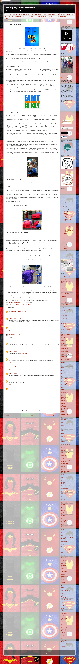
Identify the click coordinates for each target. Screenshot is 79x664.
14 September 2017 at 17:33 (17, 351)
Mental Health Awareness (65, 480)
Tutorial (62, 623)
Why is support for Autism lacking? (68, 235)
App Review (63, 291)
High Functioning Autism (65, 444)
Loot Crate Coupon (23, 353)
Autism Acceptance (64, 304)
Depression (63, 376)
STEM (62, 585)
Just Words (63, 458)
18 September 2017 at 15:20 (17, 380)
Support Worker (64, 595)
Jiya (9, 343)
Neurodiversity (64, 498)
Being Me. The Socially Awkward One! (68, 222)
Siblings (62, 568)
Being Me (63, 335)
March (65, 250)
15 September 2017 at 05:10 (18, 366)
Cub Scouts (63, 373)
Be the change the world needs (66, 329)
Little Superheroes (64, 468)
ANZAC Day (63, 290)
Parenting (63, 515)
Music (62, 490)
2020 (64, 200)
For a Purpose (63, 419)
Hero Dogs (63, 441)
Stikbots (62, 587)
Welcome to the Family (65, 640)
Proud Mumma (64, 526)
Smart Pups (63, 573)
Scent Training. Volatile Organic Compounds (67, 538)
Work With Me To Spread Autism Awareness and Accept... (35, 16)
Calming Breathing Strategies (66, 354)
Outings (62, 512)
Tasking (62, 600)
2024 (64, 193)
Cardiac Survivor (64, 356)
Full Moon (63, 424)
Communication (64, 365)
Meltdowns (63, 476)
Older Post (56, 415)
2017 (64, 206)
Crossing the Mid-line (65, 372)
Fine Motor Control (64, 414)
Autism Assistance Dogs (65, 309)
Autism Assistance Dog (65, 307)
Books (62, 346)
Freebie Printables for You (53, 14)
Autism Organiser (64, 321)
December (66, 207)
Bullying (62, 353)
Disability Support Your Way (61, 16)
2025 (64, 191)
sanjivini (10, 388)
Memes (62, 477)
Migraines (63, 482)
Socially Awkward (64, 576)
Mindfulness (63, 483)
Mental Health (63, 479)
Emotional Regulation (65, 392)
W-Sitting (63, 635)
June (65, 244)
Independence (63, 450)
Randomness (63, 531)
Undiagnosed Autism (65, 627)
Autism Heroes (11, 304)
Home (32, 415)
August (65, 241)
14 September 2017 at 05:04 (17, 327)
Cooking (62, 367)
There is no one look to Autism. (68, 227)
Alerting (62, 285)
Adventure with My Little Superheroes (65, 282)
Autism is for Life (64, 317)
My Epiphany (63, 493)
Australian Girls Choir (65, 302)
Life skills (63, 466)
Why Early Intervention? (68, 224)
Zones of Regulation (65, 648)
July (65, 243)
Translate (69, 129)
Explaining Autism (64, 405)
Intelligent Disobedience (65, 452)
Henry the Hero (8, 18)
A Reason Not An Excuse (65, 276)
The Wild (63, 611)
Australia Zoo (63, 299)
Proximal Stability (64, 527)
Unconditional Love (64, 626)
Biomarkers (63, 339)
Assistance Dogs (64, 298)
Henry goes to (63, 438)
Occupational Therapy (65, 505)
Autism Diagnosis (64, 312)
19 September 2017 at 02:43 (17, 388)
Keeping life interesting (65, 460)
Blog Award (63, 342)
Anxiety (62, 288)
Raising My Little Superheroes (20, 7)
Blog (14, 14)
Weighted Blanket (64, 637)
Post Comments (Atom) (14, 418)
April (65, 248)
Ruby (62, 535)
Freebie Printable (64, 420)
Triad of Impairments (65, 621)
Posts (64, 120)
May (65, 246)
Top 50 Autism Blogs (65, 619)
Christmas (63, 362)
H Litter (62, 435)
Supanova (63, 592)
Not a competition (64, 502)
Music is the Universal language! (68, 238)
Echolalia (63, 387)
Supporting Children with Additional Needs (65, 597)
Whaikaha (63, 641)
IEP (62, 449)
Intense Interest (64, 453)
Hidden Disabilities (64, 442)
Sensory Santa (63, 560)
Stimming (63, 588)
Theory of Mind (64, 613)
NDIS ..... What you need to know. (68, 217)
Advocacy (63, 283)
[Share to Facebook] (30, 302)
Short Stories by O (64, 566)
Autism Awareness (64, 310)
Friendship (63, 422)
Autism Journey (17, 304)
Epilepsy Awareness (65, 397)
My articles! (7, 16)
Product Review (64, 521)
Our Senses (63, 510)
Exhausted (63, 403)
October (65, 211)
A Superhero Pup (64, 278)
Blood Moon (63, 343)
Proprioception (64, 524)
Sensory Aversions (64, 551)
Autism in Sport (64, 315)
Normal (62, 501)
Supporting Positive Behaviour (66, 599)
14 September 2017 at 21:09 (16, 358)
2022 (64, 197)
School (62, 540)
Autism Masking (64, 320)
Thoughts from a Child (65, 616)
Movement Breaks (64, 488)
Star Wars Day (64, 584)
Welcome (63, 638)
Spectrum (63, 579)
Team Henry (63, 604)
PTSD (62, 529)
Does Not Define (64, 384)
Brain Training (64, 350)
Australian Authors (64, 301)
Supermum (63, 593)
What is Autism (64, 643)
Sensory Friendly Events (65, 555)
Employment (63, 394)
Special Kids (63, 577)
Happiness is (63, 436)
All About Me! (8, 14)
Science (62, 543)
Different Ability (64, 378)
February (65, 251)
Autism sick (63, 324)
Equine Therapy (64, 398)
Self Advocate (63, 546)
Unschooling (63, 629)
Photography (63, 520)
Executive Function (64, 402)
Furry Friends (63, 427)
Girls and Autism (64, 431)
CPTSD (62, 370)
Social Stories (63, 574)
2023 (64, 195)
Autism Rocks (63, 323)
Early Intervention (23, 304)
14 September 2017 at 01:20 (17, 318)
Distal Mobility (64, 383)
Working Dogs (64, 645)
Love (62, 469)
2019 (64, 202)
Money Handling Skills (65, 485)
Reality (62, 532)
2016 (64, 255)
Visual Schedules (64, 632)
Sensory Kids (63, 557)
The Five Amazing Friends (66, 607)
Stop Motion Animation (65, 590)
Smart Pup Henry (64, 571)
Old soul (62, 507)
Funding (62, 425)
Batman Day (63, 328)
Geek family (63, 428)
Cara (9, 334)
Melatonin (63, 474)
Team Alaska (63, 602)
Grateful (62, 433)
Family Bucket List (64, 408)
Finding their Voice (64, 413)
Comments (65, 122)
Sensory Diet (63, 554)
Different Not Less (64, 379)
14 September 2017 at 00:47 (22, 311)
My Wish (63, 494)
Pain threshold (63, 513)
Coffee (62, 364)
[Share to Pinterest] (31, 302)
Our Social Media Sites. (16, 16)
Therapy (62, 615)
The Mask (63, 610)
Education (29, 304)
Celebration (63, 357)
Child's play (63, 361)
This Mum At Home (12, 311)
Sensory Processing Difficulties (66, 558)
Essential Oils (63, 400)
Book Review (63, 345)
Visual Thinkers (64, 634)
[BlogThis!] (28, 302)
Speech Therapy (64, 580)
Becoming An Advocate (65, 334)
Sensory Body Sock (64, 552)
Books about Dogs (64, 348)
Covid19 (62, 368)
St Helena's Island (64, 582)
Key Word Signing (64, 461)
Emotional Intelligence (65, 391)
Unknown (10, 318)
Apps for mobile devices (65, 293)
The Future (63, 608)
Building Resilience (64, 351)
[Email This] (26, 302)
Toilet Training (64, 618)
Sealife (62, 544)
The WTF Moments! (67, 214)
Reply (10, 314)
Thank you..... (66, 233)
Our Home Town (64, 509)
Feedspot (63, 409)
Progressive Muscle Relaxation (66, 523)
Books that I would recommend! (66, 14)
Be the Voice (63, 332)
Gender (62, 430)
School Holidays (64, 541)
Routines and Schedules (65, 534)
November (66, 209)
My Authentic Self (64, 491)
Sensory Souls (63, 562)
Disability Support (64, 381)
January (65, 253)
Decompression (64, 375)
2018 (64, 204)
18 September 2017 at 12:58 (17, 373)
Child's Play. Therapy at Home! (68, 220)
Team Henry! (51, 16)
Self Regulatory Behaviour (66, 549)
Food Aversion (64, 416)
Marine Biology (64, 472)
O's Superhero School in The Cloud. (39, 14)
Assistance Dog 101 (64, 296)
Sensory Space (64, 563)
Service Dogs (63, 565)
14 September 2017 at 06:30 (16, 334)
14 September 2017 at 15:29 (15, 343)
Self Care (63, 547)
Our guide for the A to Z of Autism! (23, 14)
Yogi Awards (63, 646)
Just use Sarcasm (64, 457)
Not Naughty (63, 504)
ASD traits (63, 294)
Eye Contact (63, 406)
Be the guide (63, 331)
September (66, 213)
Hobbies (62, 446)
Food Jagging (63, 417)
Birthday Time (64, 340)
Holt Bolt (63, 447)
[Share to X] (29, 302)
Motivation (63, 487)
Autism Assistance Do (65, 305)
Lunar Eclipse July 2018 (65, 471)
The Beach (63, 605)
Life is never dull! (64, 464)
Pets (62, 518)
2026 (64, 190)
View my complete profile (66, 103)
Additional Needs (64, 279)
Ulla (62, 624)
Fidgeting (63, 411)
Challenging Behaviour (65, 359)
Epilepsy (62, 395)
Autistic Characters (64, 326)
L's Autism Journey (64, 463)
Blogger (45, 653)
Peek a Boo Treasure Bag (65, 516)
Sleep (62, 569)
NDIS (62, 496)
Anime (62, 287)
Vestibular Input (64, 630)
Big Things (63, 337)
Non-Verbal (63, 499)
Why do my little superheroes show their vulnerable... (68, 230)
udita (10, 358)
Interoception (63, 455)
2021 (64, 199)
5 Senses (62, 274)
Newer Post (8, 415)
